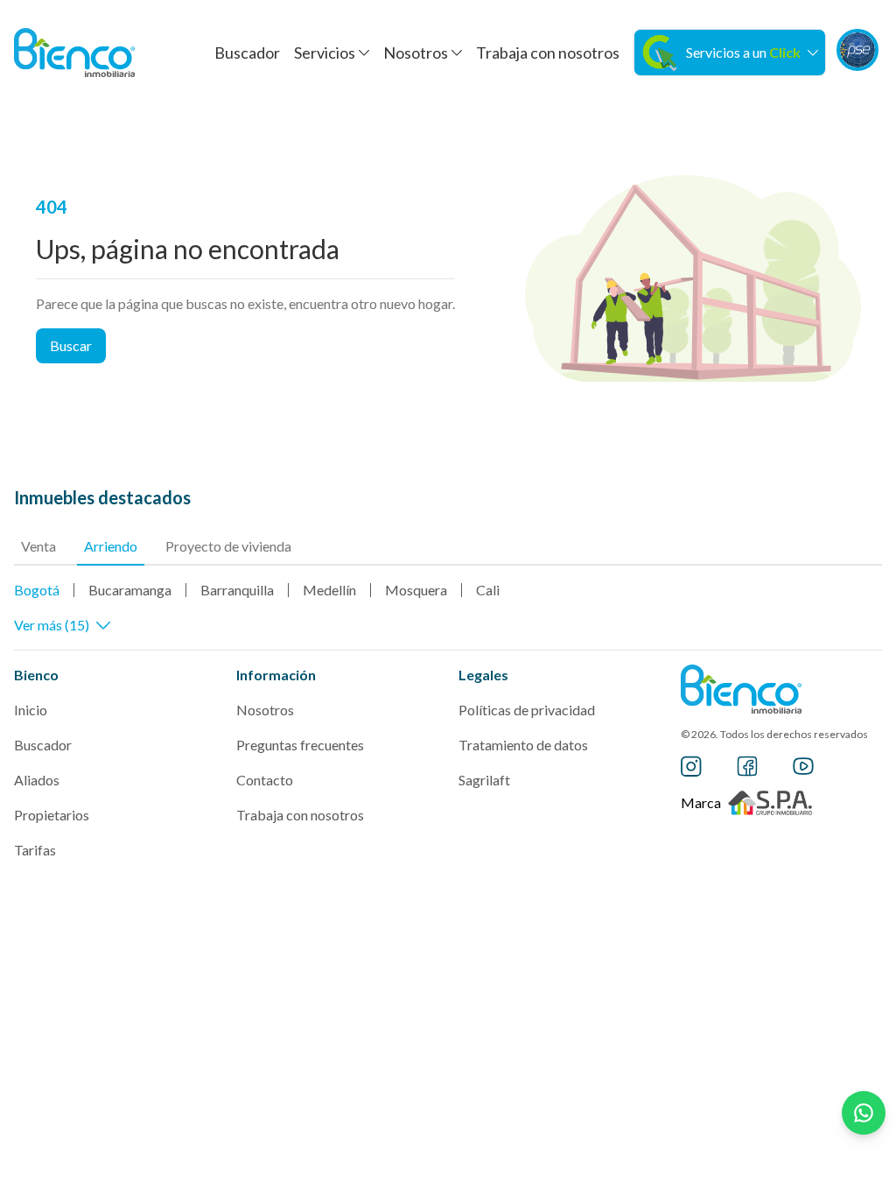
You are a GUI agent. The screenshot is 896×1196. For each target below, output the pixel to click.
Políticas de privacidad (526, 709)
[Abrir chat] (864, 1113)
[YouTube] (803, 766)
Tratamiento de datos (523, 744)
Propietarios (51, 814)
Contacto (264, 779)
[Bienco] (75, 52)
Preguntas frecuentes (300, 744)
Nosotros (265, 709)
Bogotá (37, 589)
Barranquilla (237, 589)
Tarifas (35, 849)
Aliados (37, 779)
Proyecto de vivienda (228, 546)
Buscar (71, 345)
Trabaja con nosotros (548, 52)
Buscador (247, 52)
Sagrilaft (484, 779)
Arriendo (110, 546)
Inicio (30, 709)
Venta (38, 546)
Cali (488, 589)
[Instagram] (691, 766)
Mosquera (416, 589)
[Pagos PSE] (857, 49)
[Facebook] (747, 766)
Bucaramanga (130, 589)
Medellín (329, 589)
